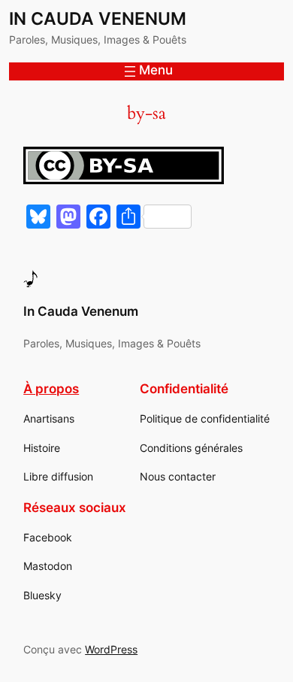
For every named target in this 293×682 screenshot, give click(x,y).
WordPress (111, 649)
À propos (51, 388)
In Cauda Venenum (97, 18)
